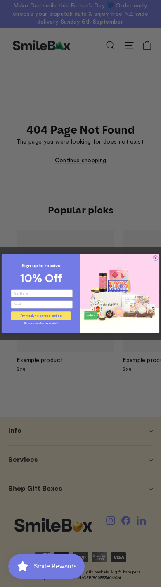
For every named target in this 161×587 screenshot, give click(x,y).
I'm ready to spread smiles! (41, 316)
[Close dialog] (155, 257)
